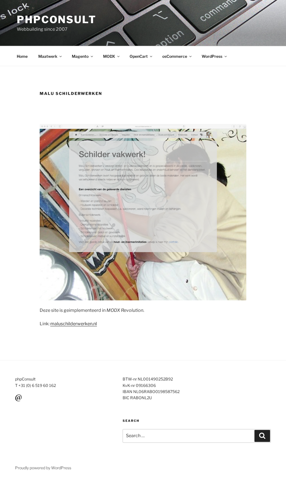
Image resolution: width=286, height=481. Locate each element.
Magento (80, 56)
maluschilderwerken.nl (73, 323)
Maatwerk (47, 56)
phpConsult (56, 19)
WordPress (212, 56)
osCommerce (174, 56)
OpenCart (139, 56)
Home (22, 56)
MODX (109, 56)
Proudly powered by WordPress (43, 467)
